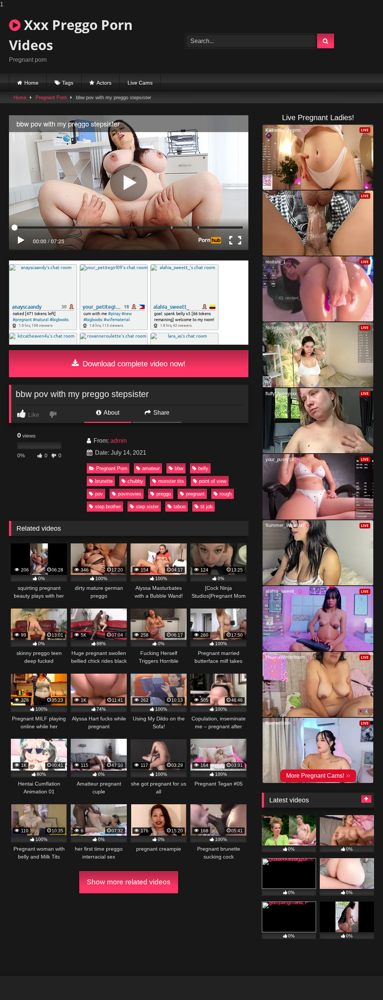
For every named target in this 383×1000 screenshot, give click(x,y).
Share (160, 412)
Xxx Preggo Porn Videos (71, 35)
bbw (179, 468)
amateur (151, 468)
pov (99, 494)
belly (203, 468)
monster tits (171, 481)
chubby (135, 481)
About (110, 412)
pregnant (195, 494)
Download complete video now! (133, 364)
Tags (67, 83)
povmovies (129, 494)
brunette (104, 481)
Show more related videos (129, 882)
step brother (108, 506)
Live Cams (140, 83)
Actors (103, 83)
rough (226, 494)
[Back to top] (360, 979)
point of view (212, 481)
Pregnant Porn (51, 97)
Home (31, 83)
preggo (163, 494)
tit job (206, 506)
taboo (180, 506)
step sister (147, 506)
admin (118, 441)
